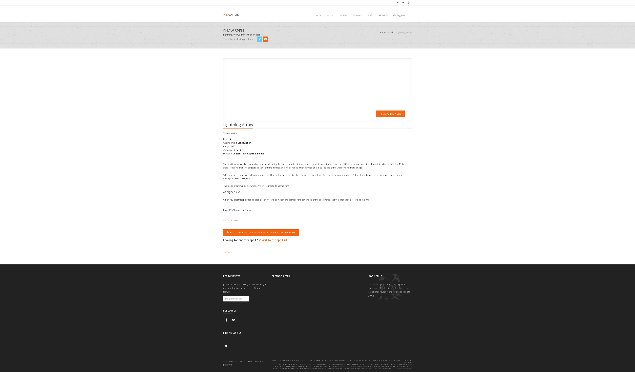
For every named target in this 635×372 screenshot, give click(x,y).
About (330, 15)
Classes (357, 15)
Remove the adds (390, 113)
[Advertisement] (317, 87)
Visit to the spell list (274, 240)
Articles (343, 15)
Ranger (228, 220)
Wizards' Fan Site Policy (346, 367)
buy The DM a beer (400, 288)
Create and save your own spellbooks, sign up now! (261, 232)
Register (400, 15)
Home (318, 15)
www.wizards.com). (403, 369)
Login (384, 15)
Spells (370, 15)
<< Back (227, 252)
